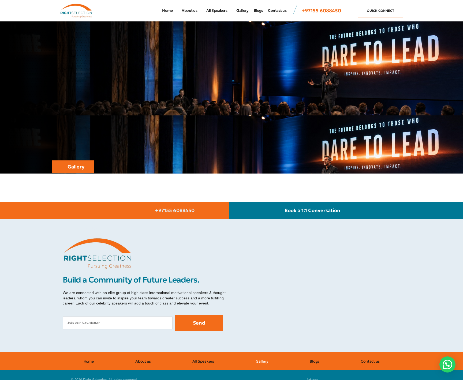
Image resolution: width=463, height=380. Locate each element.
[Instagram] (80, 341)
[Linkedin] (116, 341)
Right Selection (80, 228)
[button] (447, 364)
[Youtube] (104, 341)
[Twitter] (92, 341)
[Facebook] (68, 341)
